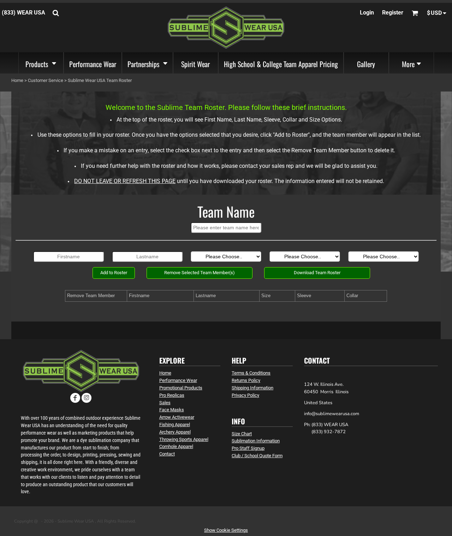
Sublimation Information (256, 440)
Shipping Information (252, 387)
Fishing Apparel (174, 424)
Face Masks (171, 409)
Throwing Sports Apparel (183, 439)
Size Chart (242, 433)
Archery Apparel (175, 432)
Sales (165, 402)
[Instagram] (86, 398)
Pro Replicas (171, 395)
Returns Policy (246, 380)
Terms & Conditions (251, 373)
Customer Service (45, 80)
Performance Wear (178, 380)
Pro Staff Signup (248, 448)
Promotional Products (180, 387)
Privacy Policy (245, 395)
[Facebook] (75, 398)
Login (367, 12)
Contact (167, 454)
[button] (41, 62)
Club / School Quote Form (257, 455)
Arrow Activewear (176, 417)
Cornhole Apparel (176, 446)
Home (17, 80)
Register (392, 12)
